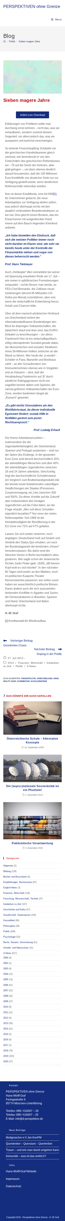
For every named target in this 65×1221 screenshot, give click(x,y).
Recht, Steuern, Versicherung (18, 942)
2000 (5, 957)
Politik (19, 666)
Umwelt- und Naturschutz (16, 947)
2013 (11, 662)
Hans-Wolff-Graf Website (21, 1171)
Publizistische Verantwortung (32, 843)
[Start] (4, 41)
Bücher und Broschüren (15, 876)
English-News (10, 887)
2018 (5, 1050)
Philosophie (9, 926)
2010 (5, 1006)
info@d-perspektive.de (29, 1118)
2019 (5, 1056)
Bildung (7, 871)
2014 (5, 1028)
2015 (5, 1034)
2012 (5, 1017)
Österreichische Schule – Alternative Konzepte (32, 740)
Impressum (12, 1178)
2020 (5, 1061)
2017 (5, 1045)
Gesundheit (9, 920)
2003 (5, 968)
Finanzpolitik (28, 678)
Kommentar (23, 681)
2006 (5, 985)
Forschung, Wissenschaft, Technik (20, 898)
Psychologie (9, 937)
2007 (5, 990)
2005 (5, 979)
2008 (5, 996)
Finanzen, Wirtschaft (30, 662)
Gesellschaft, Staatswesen (16, 915)
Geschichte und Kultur (14, 909)
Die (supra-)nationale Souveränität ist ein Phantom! (32, 788)
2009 (5, 1001)
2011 (5, 1012)
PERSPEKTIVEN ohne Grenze (31, 6)
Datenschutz (13, 1186)
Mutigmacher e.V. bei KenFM (23, 1137)
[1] (54, 193)
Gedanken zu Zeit (12, 904)
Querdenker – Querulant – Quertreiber (29, 1143)
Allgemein (8, 865)
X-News (31, 666)
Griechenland (44, 678)
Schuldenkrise (39, 681)
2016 (5, 1039)
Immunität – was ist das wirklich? (26, 1156)
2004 (5, 974)
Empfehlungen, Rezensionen (17, 882)
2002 (5, 963)
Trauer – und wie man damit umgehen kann (32, 1149)
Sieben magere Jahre (29, 41)
